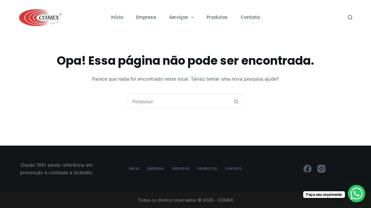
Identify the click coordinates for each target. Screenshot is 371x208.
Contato (250, 17)
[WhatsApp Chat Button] (356, 193)
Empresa (146, 17)
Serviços (178, 17)
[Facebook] (307, 169)
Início (117, 17)
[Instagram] (321, 169)
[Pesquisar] (350, 17)
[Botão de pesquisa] (236, 101)
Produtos (217, 17)
